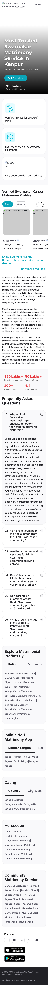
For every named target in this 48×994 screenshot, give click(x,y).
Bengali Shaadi (12, 890)
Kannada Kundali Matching (18, 858)
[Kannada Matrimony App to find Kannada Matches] (14, 949)
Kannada (9, 765)
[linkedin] (22, 940)
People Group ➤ (28, 980)
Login (38, 4)
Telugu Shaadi (26, 921)
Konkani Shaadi (12, 908)
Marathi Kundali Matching (18, 849)
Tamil (16, 761)
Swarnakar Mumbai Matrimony (20, 700)
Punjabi (27, 756)
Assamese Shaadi (30, 885)
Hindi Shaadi (29, 894)
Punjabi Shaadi (24, 917)
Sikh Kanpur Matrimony (16, 704)
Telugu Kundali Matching (17, 840)
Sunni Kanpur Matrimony (17, 686)
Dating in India (27, 808)
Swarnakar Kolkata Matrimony (20, 673)
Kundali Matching (13, 831)
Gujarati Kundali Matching (18, 854)
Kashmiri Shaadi (31, 903)
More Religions (12, 718)
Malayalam (34, 761)
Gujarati (8, 761)
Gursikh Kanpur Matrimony (18, 709)
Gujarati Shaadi (12, 899)
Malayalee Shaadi (31, 908)
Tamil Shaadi (11, 921)
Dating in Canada (13, 804)
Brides (8, 204)
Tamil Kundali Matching (16, 836)
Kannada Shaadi (13, 903)
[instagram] (14, 940)
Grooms (21, 204)
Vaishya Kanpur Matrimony (18, 691)
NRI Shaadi (10, 917)
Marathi (17, 756)
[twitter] (29, 940)
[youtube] (36, 940)
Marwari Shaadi (12, 912)
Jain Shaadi (27, 899)
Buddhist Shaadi (29, 890)
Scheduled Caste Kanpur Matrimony (23, 695)
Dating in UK (30, 804)
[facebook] (7, 940)
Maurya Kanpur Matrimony (18, 677)
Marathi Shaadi (12, 885)
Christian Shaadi (13, 894)
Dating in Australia (14, 799)
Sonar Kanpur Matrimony (17, 713)
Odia (34, 756)
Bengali (8, 756)
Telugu (24, 761)
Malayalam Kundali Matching (19, 845)
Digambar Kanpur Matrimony (19, 682)
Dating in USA (12, 808)
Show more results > (32, 268)
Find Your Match (15, 78)
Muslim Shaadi (29, 912)
